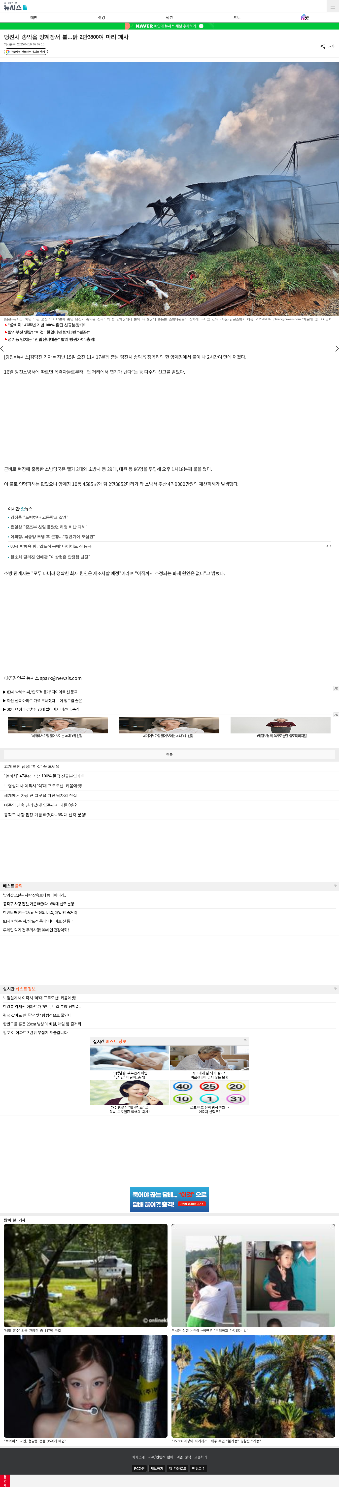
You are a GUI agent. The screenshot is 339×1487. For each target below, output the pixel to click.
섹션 (169, 17)
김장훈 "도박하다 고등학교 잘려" (39, 517)
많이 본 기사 (15, 1220)
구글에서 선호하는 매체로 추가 (28, 51)
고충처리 (200, 1456)
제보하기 (157, 1468)
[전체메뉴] (333, 6)
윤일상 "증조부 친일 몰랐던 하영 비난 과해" (49, 527)
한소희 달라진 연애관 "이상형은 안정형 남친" (50, 557)
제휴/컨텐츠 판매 (160, 1456)
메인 (33, 17)
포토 (236, 17)
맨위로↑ (198, 1468)
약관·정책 (184, 1456)
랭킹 (101, 17)
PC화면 (139, 1468)
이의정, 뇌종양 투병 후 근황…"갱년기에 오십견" (52, 536)
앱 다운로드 (177, 1468)
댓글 (169, 754)
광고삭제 (5, 1481)
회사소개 (138, 1456)
